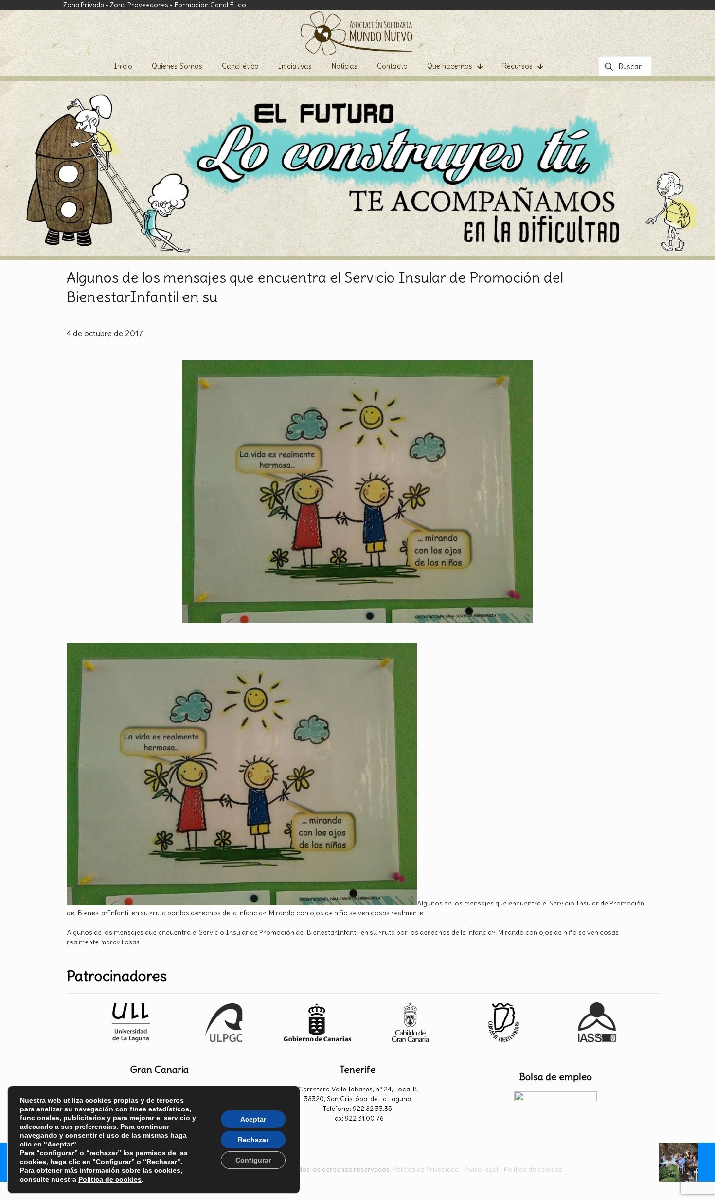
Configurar (253, 1160)
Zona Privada (83, 4)
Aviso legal (481, 1169)
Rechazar (253, 1140)
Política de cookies (533, 1169)
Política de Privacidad (426, 1169)
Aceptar (253, 1119)
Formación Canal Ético (210, 4)
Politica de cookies (110, 1179)
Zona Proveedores (139, 4)
